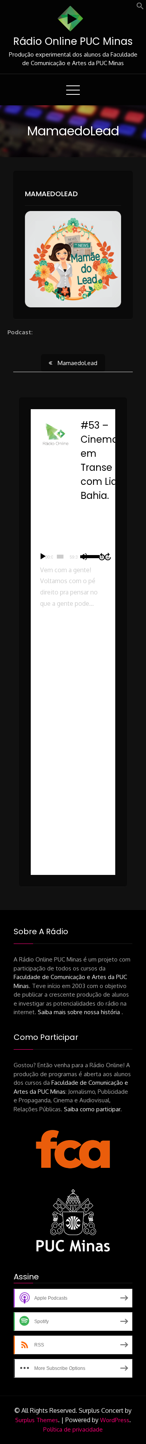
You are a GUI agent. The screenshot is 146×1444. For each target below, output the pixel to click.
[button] (140, 7)
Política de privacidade (73, 1429)
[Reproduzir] (43, 557)
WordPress (114, 1420)
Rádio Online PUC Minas (73, 41)
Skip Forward (108, 557)
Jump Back (102, 557)
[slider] (60, 557)
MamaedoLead (51, 194)
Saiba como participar (92, 1109)
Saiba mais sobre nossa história (79, 1012)
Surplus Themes (36, 1420)
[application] (73, 556)
